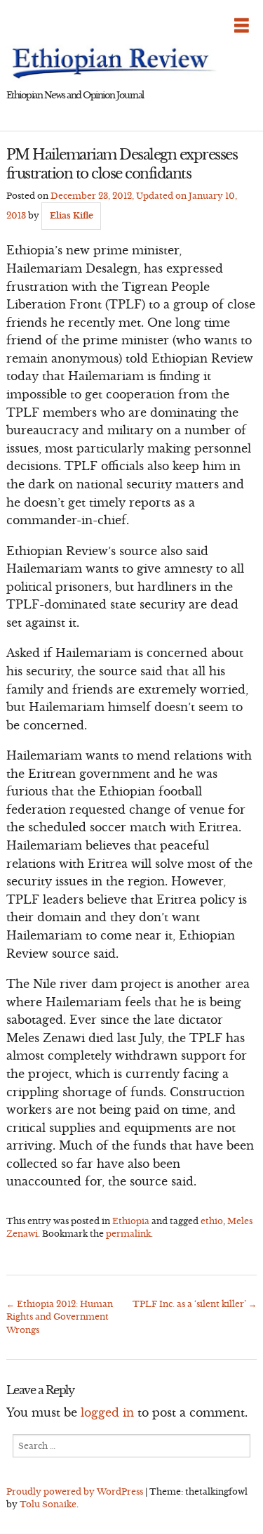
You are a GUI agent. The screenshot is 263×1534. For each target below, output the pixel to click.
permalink (128, 1233)
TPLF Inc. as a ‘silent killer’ (195, 1304)
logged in (107, 1412)
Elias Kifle (71, 215)
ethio (212, 1221)
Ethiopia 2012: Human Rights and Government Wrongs (59, 1317)
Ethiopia (130, 1221)
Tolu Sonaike (48, 1504)
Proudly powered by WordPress (74, 1491)
